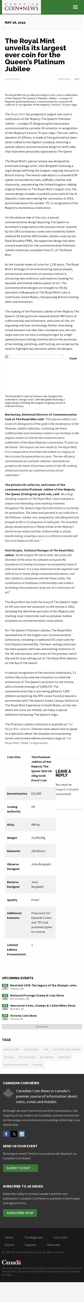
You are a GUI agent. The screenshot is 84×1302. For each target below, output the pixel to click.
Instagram (22, 1134)
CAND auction (31, 1049)
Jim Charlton (47, 1057)
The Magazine (33, 1237)
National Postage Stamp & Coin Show (37, 995)
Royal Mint (18, 114)
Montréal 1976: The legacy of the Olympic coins (43, 985)
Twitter (14, 1134)
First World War (27, 1057)
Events (9, 1245)
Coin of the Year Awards (66, 1049)
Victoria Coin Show (23, 1015)
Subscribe (53, 1245)
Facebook (6, 1134)
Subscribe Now (20, 1213)
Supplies (30, 1245)
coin (45, 1049)
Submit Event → (21, 1168)
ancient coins (11, 1049)
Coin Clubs (61, 1237)
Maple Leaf (64, 1057)
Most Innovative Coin (16, 1064)
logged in (62, 789)
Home (9, 1237)
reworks (37, 1064)
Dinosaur (9, 1057)
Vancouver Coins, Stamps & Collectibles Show (42, 1005)
